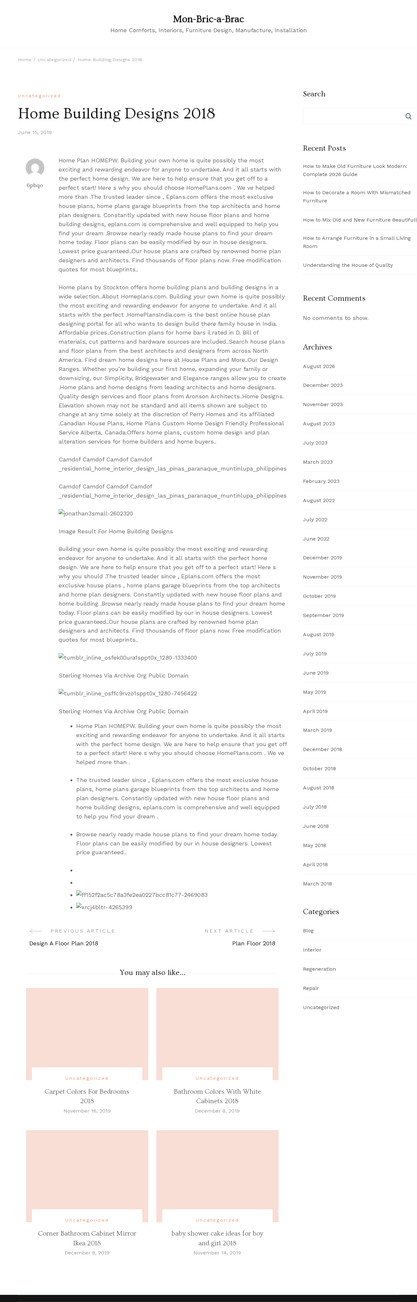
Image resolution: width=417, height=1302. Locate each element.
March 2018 (317, 884)
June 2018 (316, 826)
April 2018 (315, 864)
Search (409, 116)
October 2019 (319, 596)
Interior (312, 950)
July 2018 (315, 807)
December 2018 (322, 749)
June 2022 (316, 539)
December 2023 (323, 385)
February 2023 (321, 481)
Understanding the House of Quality (348, 265)
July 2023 (315, 443)
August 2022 (319, 500)
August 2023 (319, 423)
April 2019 (315, 711)
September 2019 (323, 615)
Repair (311, 988)
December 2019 (322, 558)
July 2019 (315, 654)
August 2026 (319, 366)
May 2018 (314, 845)
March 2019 (317, 730)
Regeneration (319, 969)
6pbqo (35, 185)
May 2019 (314, 692)
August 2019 (318, 634)
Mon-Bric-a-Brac (208, 19)
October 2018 (319, 768)
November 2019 (322, 577)
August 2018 (318, 788)
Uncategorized (39, 95)
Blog (308, 930)
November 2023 (323, 404)
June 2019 (316, 673)
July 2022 (315, 519)
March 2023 (318, 462)
